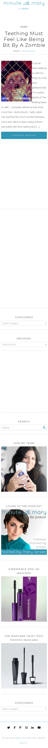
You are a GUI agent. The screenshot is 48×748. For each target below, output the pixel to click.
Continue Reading (24, 135)
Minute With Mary (23, 738)
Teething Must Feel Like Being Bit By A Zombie (24, 39)
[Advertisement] (24, 183)
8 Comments (28, 51)
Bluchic (23, 743)
